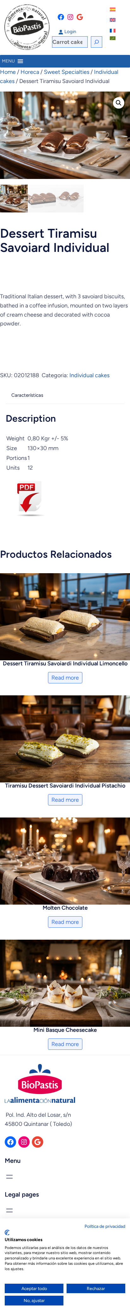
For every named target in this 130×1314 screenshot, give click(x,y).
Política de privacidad (105, 1226)
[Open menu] (9, 1176)
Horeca (30, 71)
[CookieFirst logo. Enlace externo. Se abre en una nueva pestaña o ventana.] (7, 1232)
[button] (118, 103)
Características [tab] (27, 395)
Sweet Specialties (66, 71)
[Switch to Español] (113, 9)
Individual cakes (89, 375)
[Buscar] (96, 42)
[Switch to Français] (113, 31)
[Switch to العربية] (113, 38)
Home (8, 71)
